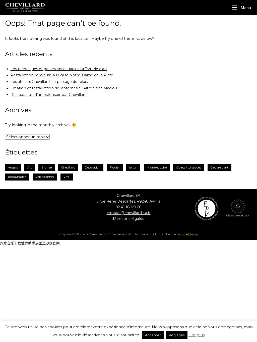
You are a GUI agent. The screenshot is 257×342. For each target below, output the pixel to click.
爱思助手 (28, 243)
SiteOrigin (189, 234)
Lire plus (196, 334)
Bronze (46, 167)
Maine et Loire (157, 167)
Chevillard (68, 167)
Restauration (17, 177)
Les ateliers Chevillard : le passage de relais (49, 81)
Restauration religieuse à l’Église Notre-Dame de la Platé (62, 75)
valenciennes (45, 177)
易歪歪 (40, 243)
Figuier (115, 167)
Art (29, 167)
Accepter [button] (153, 335)
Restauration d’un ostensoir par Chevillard (49, 94)
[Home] (30, 7)
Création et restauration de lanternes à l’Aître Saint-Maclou (64, 88)
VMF (66, 177)
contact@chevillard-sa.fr (129, 213)
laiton (133, 167)
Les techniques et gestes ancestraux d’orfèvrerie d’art (59, 69)
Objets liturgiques (188, 167)
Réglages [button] (176, 335)
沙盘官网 (53, 243)
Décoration (92, 167)
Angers (13, 167)
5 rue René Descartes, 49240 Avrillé (128, 201)
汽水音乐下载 (10, 243)
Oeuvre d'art (219, 167)
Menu (245, 7)
